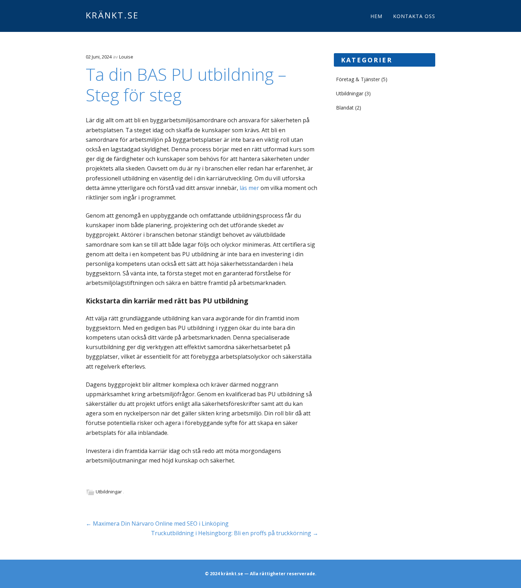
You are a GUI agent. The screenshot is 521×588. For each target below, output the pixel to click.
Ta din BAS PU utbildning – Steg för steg (186, 84)
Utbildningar (109, 491)
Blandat (345, 107)
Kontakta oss (414, 16)
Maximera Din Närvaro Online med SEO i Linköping (157, 523)
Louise (126, 57)
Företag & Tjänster (358, 79)
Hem (376, 16)
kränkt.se (112, 15)
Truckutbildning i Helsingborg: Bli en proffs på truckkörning (234, 533)
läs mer (249, 188)
